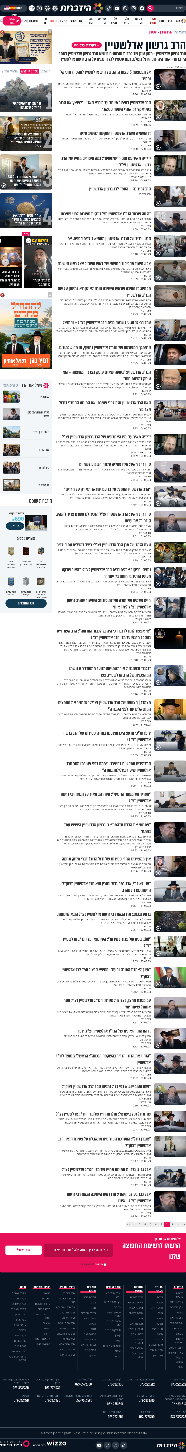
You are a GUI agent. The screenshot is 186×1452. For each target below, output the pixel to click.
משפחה (159, 1323)
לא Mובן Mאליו (135, 1302)
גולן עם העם (136, 1323)
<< (183, 1224)
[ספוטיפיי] (31, 8)
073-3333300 (147, 1400)
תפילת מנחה (19, 1298)
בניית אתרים (39, 1445)
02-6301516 (179, 1404)
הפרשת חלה (43, 1344)
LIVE (25, 21)
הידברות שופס (176, 1347)
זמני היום (90, 21)
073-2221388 (115, 1384)
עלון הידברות (176, 1307)
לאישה (46, 1293)
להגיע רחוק (137, 1334)
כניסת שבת (177, 1328)
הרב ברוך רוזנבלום (65, 1333)
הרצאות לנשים (42, 1339)
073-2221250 (147, 1416)
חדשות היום (157, 1307)
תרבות (159, 1334)
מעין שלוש (21, 1319)
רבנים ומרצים (67, 1287)
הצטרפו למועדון (12, 21)
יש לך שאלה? (11, 385)
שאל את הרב (102, 21)
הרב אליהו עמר (67, 1354)
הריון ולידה (45, 1333)
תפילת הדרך (19, 1335)
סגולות (92, 1323)
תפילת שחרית (19, 1293)
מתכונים (46, 1298)
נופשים (179, 1333)
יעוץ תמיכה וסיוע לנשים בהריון (111, 1397)
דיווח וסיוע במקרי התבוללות (78, 1395)
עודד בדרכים (136, 1297)
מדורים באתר (159, 1289)
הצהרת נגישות (179, 1359)
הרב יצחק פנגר (67, 1312)
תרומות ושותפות (179, 1340)
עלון (80, 21)
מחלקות (63, 21)
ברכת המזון (20, 1314)
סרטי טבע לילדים (112, 1345)
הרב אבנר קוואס (67, 1349)
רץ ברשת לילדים (112, 1302)
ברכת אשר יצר (18, 1351)
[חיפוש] (150, 8)
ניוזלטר (179, 1312)
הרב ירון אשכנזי (67, 1328)
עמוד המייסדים (175, 1353)
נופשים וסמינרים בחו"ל (111, 1412)
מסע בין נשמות (135, 1329)
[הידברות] (81, 8)
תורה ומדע (157, 1329)
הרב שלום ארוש (67, 1344)
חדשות (162, 21)
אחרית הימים (89, 1339)
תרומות (53, 21)
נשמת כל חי (20, 1346)
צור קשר (45, 21)
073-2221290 (52, 1400)
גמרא (93, 1307)
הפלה (47, 1328)
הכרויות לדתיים (88, 1344)
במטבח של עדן (135, 1307)
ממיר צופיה (180, 1412)
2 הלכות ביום (176, 1317)
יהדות (160, 1297)
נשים (160, 1313)
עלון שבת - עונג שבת (112, 1379)
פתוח (140, 1318)
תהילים (22, 1330)
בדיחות (117, 1307)
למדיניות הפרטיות (87, 1264)
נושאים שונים (91, 1289)
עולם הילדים (127, 21)
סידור (23, 1287)
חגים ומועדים (156, 1350)
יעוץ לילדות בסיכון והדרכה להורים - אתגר (16, 1381)
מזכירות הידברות (178, 1379)
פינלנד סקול (90, 1318)
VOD (178, 21)
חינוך (93, 1329)
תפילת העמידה (18, 1309)
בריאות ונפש (90, 1334)
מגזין (170, 21)
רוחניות (159, 1318)
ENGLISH (33, 21)
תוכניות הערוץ (138, 1289)
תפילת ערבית (19, 1303)
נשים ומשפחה (41, 1287)
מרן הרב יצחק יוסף (65, 1307)
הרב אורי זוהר (68, 1339)
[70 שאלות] (39, 8)
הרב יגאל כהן (68, 1317)
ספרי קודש (90, 1350)
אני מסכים (91, 1264)
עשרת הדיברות (88, 1313)
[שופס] (47, 8)
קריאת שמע (20, 1325)
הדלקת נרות (44, 1309)
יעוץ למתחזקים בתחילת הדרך (48, 1381)
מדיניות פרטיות (179, 1294)
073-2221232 (52, 1387)
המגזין (160, 1302)
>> (128, 1224)
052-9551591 (115, 1404)
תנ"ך (93, 1302)
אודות (180, 1367)
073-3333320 (21, 1387)
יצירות (118, 1351)
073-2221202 (115, 1416)
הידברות (178, 1287)
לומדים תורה (89, 1297)
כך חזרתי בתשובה (138, 1341)
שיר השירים (20, 1340)
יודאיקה (92, 1355)
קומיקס (117, 1335)
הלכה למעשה (136, 1313)
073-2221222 (178, 1384)
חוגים (118, 1356)
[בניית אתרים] (56, 1445)
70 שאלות (113, 21)
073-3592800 (83, 1384)
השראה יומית (136, 1348)
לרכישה (15, 526)
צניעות (46, 1323)
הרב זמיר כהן (139, 21)
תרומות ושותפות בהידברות (141, 1379)
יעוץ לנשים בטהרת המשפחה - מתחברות (175, 1397)
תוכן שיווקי (158, 1355)
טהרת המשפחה (42, 1303)
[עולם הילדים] (55, 8)
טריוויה (117, 1340)
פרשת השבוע (156, 1344)
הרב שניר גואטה (66, 1323)
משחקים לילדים (113, 1330)
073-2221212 (147, 1384)
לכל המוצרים (26, 603)
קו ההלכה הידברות (145, 1395)
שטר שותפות (152, 21)
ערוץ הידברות (176, 1302)
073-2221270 (21, 1400)
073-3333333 (178, 1416)
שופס (72, 21)
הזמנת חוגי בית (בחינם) (48, 1395)
